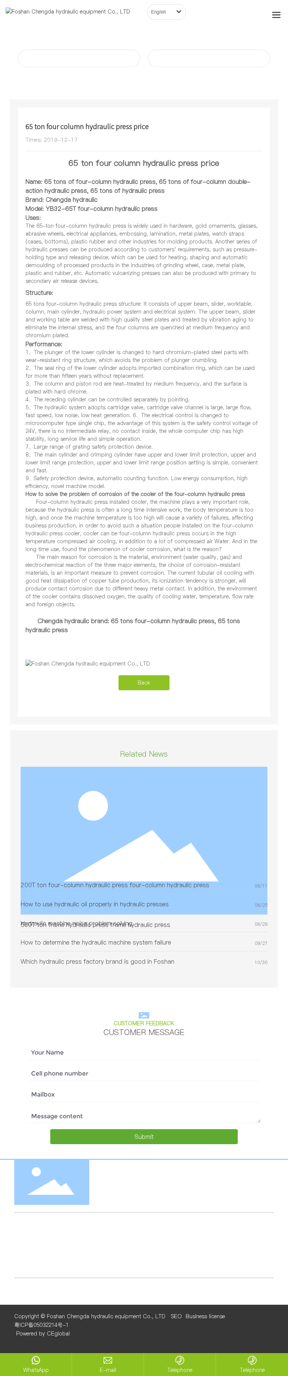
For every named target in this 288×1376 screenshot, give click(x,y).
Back (144, 682)
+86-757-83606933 (107, 1249)
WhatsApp (36, 1370)
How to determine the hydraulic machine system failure (96, 942)
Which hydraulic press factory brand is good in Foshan (97, 961)
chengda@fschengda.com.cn (72, 1233)
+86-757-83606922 (51, 1249)
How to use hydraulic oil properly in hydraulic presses (95, 904)
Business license (205, 1316)
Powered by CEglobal (42, 1333)
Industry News (208, 58)
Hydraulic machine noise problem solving (76, 923)
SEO (176, 1316)
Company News (79, 58)
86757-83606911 (49, 1258)
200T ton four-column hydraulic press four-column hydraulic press (115, 885)
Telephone (179, 1370)
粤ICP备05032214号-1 (41, 1325)
